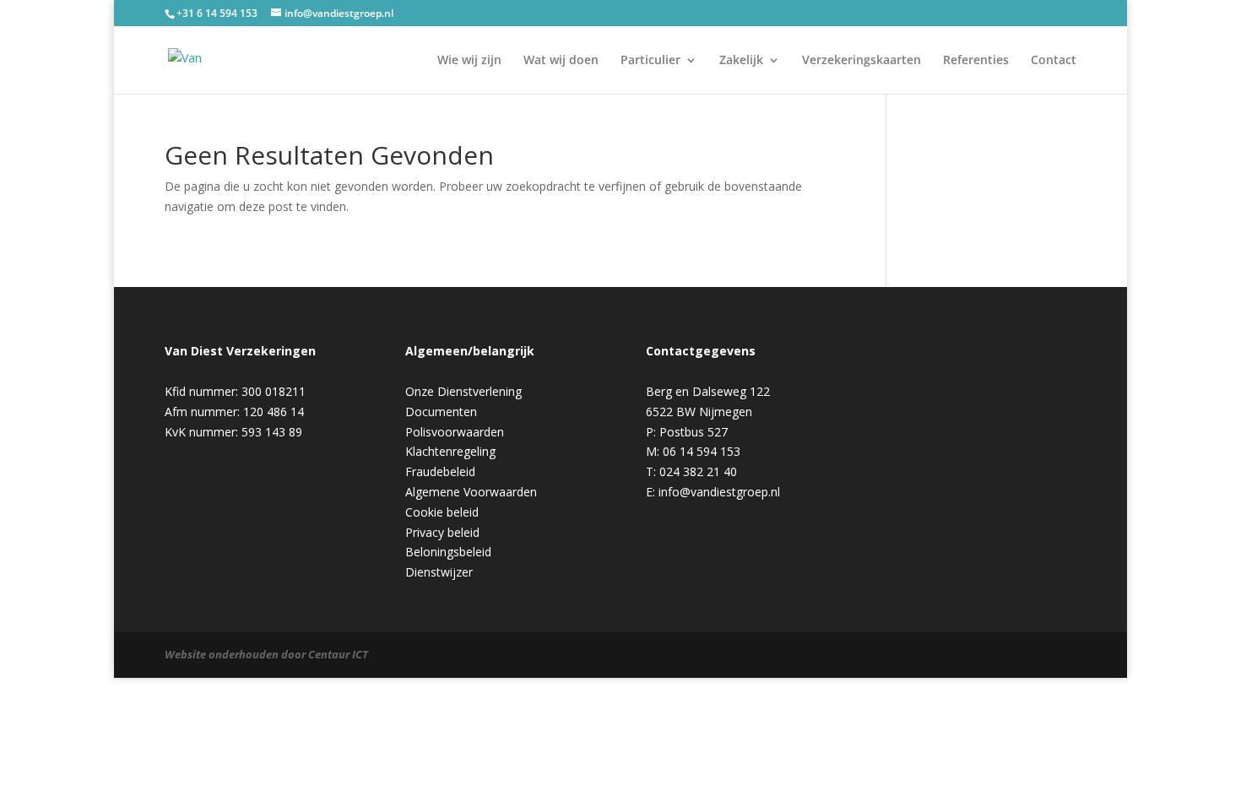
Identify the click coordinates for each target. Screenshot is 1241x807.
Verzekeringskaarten (861, 61)
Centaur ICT (338, 654)
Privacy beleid (442, 532)
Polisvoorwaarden (454, 432)
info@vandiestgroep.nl (719, 492)
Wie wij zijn (469, 61)
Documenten (441, 412)
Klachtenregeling (450, 451)
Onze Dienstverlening (463, 391)
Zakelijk (741, 61)
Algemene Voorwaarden (471, 492)
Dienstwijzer (439, 572)
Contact (1053, 61)
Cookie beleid (442, 512)
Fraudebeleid (440, 471)
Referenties (976, 61)
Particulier (650, 61)
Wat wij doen (561, 61)
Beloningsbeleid (448, 552)
